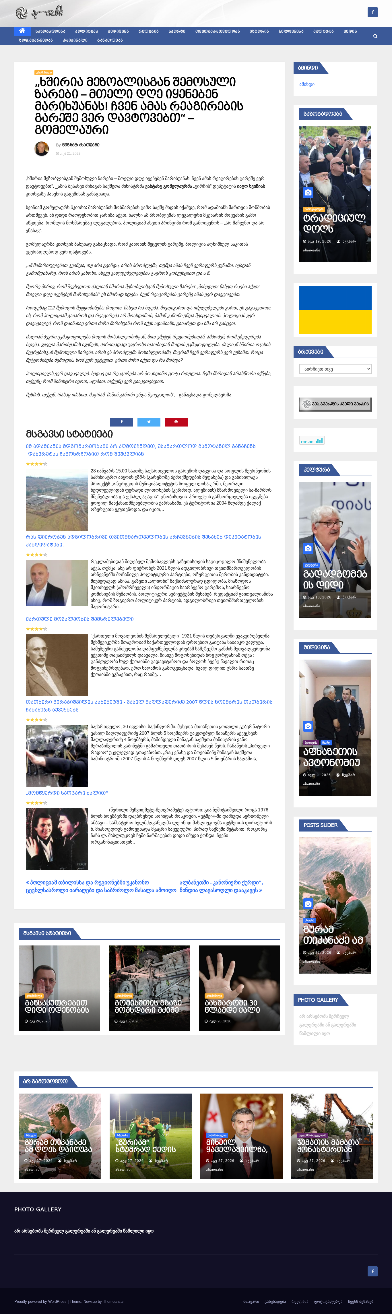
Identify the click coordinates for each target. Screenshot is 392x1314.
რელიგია (149, 32)
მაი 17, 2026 (319, 775)
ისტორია (259, 32)
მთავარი (251, 1301)
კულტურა (323, 32)
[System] (335, 404)
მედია (350, 32)
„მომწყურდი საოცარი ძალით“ (67, 793)
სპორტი (177, 32)
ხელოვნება (291, 32)
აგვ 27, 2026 (319, 953)
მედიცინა (118, 32)
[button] (375, 36)
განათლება (110, 40)
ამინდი (307, 84)
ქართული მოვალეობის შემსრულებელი (80, 619)
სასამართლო (217, 1135)
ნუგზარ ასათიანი (81, 145)
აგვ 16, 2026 (319, 241)
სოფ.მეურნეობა (36, 40)
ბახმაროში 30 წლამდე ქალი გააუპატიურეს (232, 1010)
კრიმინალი (75, 40)
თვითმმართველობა (217, 32)
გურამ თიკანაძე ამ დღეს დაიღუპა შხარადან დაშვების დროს (58, 1153)
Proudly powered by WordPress (41, 1301)
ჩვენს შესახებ (360, 1301)
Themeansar (113, 1301)
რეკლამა (300, 1301)
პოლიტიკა (86, 32)
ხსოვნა (31, 1135)
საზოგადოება (51, 32)
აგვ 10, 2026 (319, 597)
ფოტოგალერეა (328, 1301)
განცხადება (275, 1301)
